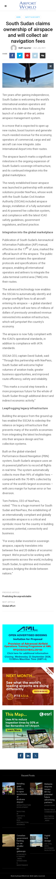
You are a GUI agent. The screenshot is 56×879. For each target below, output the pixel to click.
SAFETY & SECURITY (32, 17)
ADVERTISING (49, 805)
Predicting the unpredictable (16, 596)
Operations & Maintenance (22, 863)
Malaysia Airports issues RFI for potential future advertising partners (48, 793)
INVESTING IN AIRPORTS (21, 814)
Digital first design (47, 838)
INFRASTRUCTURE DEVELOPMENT (24, 806)
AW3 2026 (48, 844)
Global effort (8, 606)
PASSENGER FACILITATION (49, 849)
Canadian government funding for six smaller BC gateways (21, 843)
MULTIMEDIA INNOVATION (49, 817)
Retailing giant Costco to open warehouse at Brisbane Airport (21, 793)
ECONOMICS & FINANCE (21, 855)
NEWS (18, 17)
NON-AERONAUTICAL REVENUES (23, 822)
